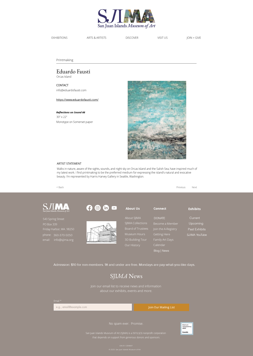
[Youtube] (114, 208)
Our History (132, 245)
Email (57, 300)
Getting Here (161, 234)
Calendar (159, 245)
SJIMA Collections (136, 223)
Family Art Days (163, 240)
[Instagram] (98, 208)
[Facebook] (89, 208)
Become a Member (164, 224)
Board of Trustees (136, 229)
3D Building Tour (136, 240)
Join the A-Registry (164, 229)
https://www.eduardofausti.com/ (77, 100)
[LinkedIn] (106, 208)
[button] (96, 38)
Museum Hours (135, 234)
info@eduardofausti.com (71, 90)
